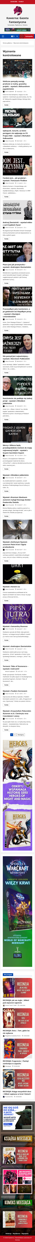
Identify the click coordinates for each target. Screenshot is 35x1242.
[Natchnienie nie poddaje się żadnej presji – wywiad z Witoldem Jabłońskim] (17, 386)
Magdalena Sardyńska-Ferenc (13, 1036)
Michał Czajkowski (10, 671)
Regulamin (25, 1233)
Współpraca (16, 1233)
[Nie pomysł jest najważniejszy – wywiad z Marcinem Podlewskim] (17, 344)
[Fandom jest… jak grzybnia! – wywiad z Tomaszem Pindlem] (17, 165)
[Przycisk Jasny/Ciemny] (13, 36)
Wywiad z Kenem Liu (11, 586)
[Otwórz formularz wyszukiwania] (17, 36)
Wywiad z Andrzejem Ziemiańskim (17, 646)
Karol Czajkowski (9, 91)
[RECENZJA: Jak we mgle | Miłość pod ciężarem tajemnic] (17, 988)
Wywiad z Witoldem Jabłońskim (16, 475)
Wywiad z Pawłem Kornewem (15, 691)
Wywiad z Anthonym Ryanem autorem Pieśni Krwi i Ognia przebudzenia (15, 544)
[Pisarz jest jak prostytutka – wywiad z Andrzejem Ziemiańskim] (17, 252)
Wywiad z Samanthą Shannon (15, 626)
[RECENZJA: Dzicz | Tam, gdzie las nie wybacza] (17, 1018)
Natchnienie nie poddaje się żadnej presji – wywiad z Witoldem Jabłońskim (17, 401)
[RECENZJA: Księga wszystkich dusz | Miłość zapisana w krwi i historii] (17, 1079)
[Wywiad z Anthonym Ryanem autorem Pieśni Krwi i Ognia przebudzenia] (17, 529)
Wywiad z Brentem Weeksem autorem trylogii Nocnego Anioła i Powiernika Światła (17, 499)
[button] (3, 36)
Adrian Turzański (9, 141)
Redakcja (8, 1233)
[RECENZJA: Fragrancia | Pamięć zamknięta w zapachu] (17, 1048)
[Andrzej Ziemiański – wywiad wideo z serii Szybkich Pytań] (17, 210)
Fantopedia (29, 36)
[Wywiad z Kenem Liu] (17, 574)
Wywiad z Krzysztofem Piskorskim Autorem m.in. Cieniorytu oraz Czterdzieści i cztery (17, 713)
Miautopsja (8, 1066)
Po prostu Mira (9, 1096)
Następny (21, 735)
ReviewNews (19, 1238)
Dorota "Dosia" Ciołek (11, 1005)
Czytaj (7, 105)
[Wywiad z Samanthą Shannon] (17, 614)
